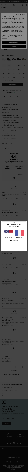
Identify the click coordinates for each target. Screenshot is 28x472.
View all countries (14, 240)
